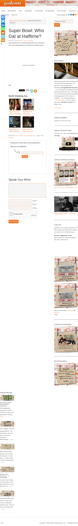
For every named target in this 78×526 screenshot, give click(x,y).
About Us (13, 15)
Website (35, 208)
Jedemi (12, 3)
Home (3, 11)
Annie (21, 40)
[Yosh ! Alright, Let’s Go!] (7, 424)
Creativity (11, 137)
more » (2, 416)
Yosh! (20, 11)
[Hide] (1, 44)
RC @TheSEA (50, 11)
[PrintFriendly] (31, 91)
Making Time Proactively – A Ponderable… (4, 475)
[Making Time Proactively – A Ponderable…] (7, 469)
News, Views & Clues (20, 135)
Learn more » (58, 108)
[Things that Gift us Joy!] (7, 493)
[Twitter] (3, 21)
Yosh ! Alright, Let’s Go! (7, 428)
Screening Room (31, 135)
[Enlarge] (75, 199)
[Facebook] (3, 17)
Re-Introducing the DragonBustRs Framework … (5, 404)
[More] (35, 91)
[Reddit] (3, 32)
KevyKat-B (70, 310)
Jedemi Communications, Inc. (58, 523)
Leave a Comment (28, 40)
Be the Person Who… (6, 451)
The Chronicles (61, 11)
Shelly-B (56, 312)
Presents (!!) (72, 11)
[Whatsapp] (3, 29)
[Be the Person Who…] (7, 446)
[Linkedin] (3, 25)
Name (34, 200)
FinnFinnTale (39, 11)
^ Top (1, 523)
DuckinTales (28, 11)
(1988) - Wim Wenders (65, 213)
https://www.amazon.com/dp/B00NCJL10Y (66, 187)
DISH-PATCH (12, 11)
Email (34, 204)
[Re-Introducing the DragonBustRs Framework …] (7, 398)
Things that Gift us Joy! (7, 498)
